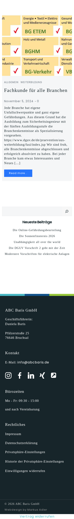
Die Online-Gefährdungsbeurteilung (37, 230)
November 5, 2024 (19, 101)
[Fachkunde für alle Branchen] (37, 44)
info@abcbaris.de (33, 362)
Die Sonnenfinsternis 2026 (37, 236)
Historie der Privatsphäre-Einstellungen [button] (34, 461)
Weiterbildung (31, 82)
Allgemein (11, 82)
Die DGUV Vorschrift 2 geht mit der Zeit (37, 248)
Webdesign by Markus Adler (26, 510)
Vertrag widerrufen (37, 516)
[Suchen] (67, 211)
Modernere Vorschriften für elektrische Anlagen (37, 253)
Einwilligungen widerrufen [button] (25, 471)
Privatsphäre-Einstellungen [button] (25, 452)
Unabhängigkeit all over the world (37, 242)
